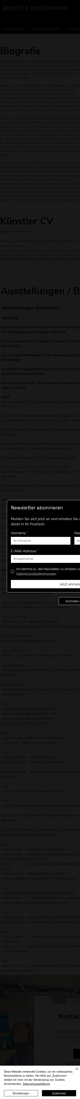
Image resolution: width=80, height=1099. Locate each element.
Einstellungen (21, 1093)
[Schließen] (74, 1071)
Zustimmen (59, 1093)
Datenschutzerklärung (36, 1084)
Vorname (19, 533)
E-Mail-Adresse (24, 551)
